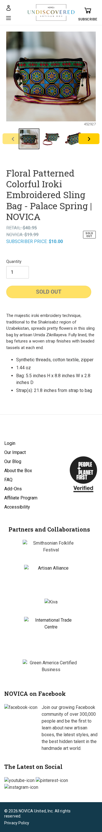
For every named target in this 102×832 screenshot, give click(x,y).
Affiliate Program (20, 498)
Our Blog (12, 461)
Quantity (14, 261)
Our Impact (15, 452)
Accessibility (17, 507)
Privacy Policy (16, 823)
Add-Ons (13, 488)
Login (9, 443)
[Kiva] (51, 602)
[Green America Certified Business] (51, 666)
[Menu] (8, 17)
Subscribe (87, 19)
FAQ (8, 479)
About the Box (18, 470)
